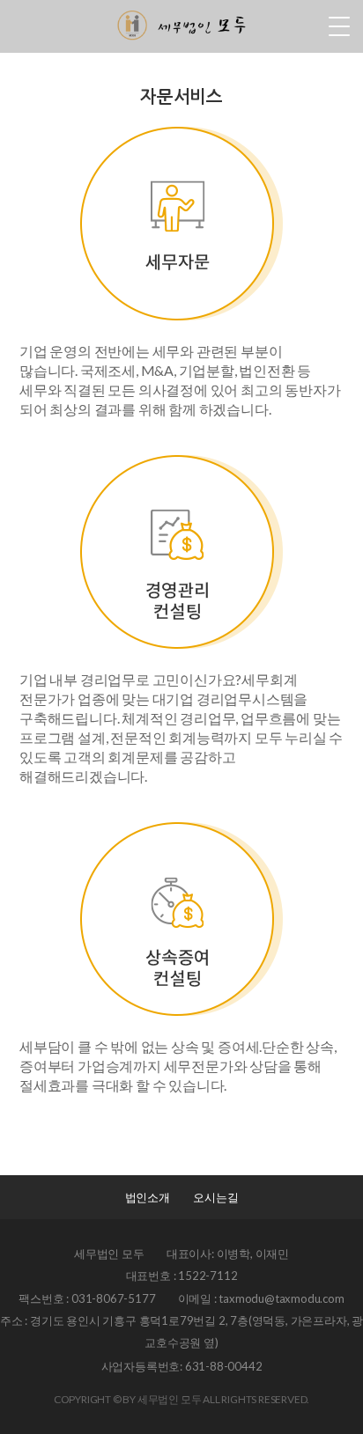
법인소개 (147, 1197)
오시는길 (215, 1197)
